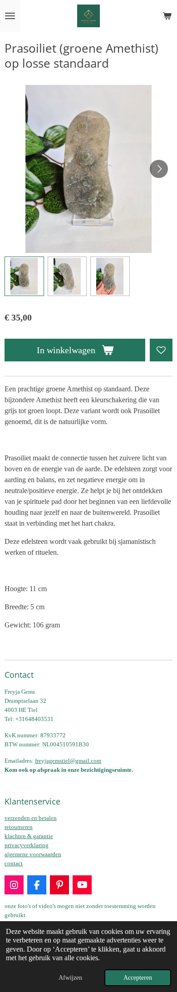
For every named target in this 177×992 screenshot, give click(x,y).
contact (14, 863)
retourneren (19, 827)
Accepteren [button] (137, 977)
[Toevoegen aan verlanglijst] (161, 350)
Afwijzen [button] (70, 977)
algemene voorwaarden (33, 854)
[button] (24, 276)
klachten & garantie (29, 836)
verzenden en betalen (31, 817)
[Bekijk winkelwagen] (167, 16)
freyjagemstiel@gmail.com (68, 760)
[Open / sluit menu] (10, 16)
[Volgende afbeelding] (159, 169)
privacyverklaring (27, 845)
